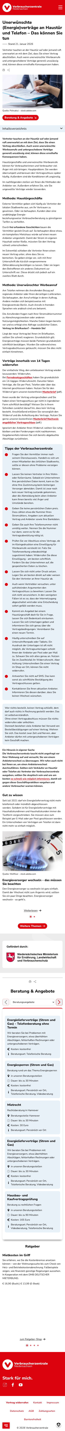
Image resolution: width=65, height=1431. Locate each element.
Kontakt (37, 1402)
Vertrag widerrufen (17, 1402)
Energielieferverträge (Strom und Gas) (31, 1143)
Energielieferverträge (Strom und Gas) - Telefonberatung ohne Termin (31, 1024)
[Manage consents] (58, 1424)
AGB (31, 1411)
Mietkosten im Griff (16, 1255)
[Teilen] (8, 70)
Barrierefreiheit (32, 1419)
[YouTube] (20, 1385)
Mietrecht (14, 1105)
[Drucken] (3, 70)
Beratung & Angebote (19, 117)
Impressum (53, 1402)
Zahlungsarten (47, 1411)
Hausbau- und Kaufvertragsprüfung (22, 1197)
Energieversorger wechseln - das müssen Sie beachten (32, 882)
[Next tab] (59, 1002)
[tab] (30, 916)
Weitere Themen (30, 926)
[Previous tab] (5, 1002)
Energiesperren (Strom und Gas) (30, 1065)
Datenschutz (17, 1411)
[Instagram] (5, 1385)
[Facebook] (13, 1385)
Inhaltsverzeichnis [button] (14, 129)
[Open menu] (6, 1425)
